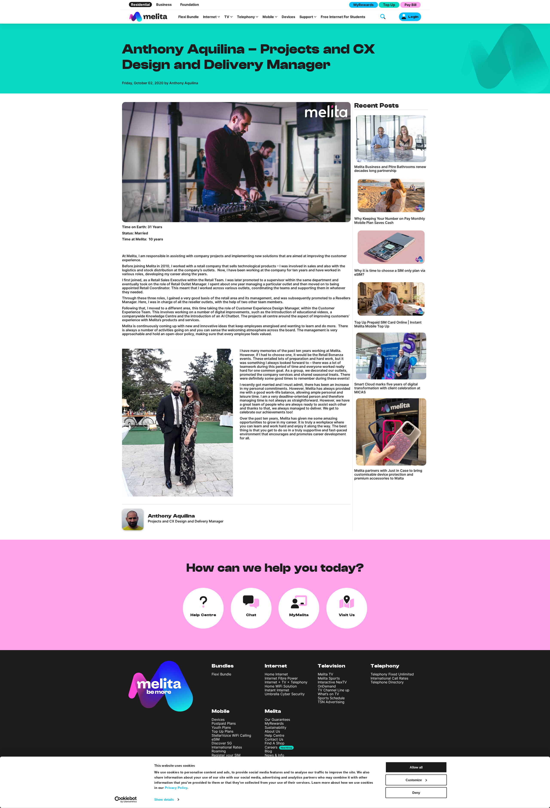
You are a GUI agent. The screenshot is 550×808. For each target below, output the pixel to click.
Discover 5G (222, 743)
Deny (416, 792)
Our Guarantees (277, 719)
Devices (288, 17)
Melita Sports (329, 678)
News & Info (274, 755)
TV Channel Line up (333, 690)
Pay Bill (410, 5)
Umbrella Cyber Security (285, 694)
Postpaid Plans (224, 723)
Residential (140, 4)
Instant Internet (277, 690)
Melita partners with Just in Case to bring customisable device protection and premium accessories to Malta (388, 474)
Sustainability (275, 727)
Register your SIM (226, 755)
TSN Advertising (331, 702)
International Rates (227, 747)
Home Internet (276, 674)
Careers (271, 747)
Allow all (416, 767)
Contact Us (274, 739)
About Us (272, 731)
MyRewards (363, 5)
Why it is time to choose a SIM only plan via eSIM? (389, 272)
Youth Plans (221, 727)
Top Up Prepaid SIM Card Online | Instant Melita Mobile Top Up (388, 324)
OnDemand (327, 686)
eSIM (216, 739)
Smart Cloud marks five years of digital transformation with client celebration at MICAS (387, 388)
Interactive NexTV (332, 682)
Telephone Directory (387, 682)
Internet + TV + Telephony (286, 682)
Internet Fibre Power (281, 678)
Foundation (189, 4)
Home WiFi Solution (281, 686)
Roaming (219, 751)
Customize (414, 780)
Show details (164, 799)
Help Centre (274, 735)
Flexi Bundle (188, 17)
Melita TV (325, 674)
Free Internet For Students (343, 17)
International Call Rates (389, 678)
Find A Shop (274, 743)
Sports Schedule (331, 698)
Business (164, 4)
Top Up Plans (222, 731)
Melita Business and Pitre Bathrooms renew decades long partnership (390, 169)
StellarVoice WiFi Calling (231, 735)
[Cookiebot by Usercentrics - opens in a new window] (126, 799)
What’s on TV (328, 694)
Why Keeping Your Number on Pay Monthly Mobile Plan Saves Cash (389, 221)
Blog (268, 751)
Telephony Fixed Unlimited (392, 674)
